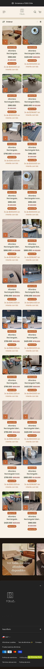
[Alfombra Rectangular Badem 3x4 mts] (12, 180)
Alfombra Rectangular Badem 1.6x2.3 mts (12, 518)
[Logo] (22, 11)
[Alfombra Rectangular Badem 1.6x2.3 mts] (12, 501)
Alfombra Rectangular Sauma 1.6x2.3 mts (32, 336)
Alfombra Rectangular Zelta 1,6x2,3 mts (32, 52)
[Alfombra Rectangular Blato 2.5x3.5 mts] (32, 83)
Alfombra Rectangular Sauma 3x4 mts (12, 52)
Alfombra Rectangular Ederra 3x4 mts (32, 518)
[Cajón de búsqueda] (35, 11)
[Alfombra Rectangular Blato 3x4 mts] (12, 83)
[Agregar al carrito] (5, 41)
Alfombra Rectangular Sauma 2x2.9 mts (12, 336)
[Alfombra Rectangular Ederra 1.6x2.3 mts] (32, 410)
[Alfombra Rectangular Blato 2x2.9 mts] (12, 273)
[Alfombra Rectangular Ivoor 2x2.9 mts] (12, 455)
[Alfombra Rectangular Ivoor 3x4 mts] (32, 180)
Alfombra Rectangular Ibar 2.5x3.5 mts (32, 245)
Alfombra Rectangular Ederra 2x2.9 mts (12, 427)
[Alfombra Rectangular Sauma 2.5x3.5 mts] (12, 131)
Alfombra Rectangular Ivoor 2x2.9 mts (12, 472)
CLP (6, 637)
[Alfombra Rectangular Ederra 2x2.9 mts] (12, 410)
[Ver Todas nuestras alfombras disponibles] (18, 559)
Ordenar (9, 22)
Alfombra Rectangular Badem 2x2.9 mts (12, 381)
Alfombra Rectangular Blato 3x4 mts (12, 100)
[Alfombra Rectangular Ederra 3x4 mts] (32, 501)
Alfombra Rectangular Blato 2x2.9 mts (12, 291)
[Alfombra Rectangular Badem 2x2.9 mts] (12, 364)
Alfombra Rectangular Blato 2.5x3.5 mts (32, 100)
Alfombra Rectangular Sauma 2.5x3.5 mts (12, 149)
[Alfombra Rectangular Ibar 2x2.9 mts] (32, 273)
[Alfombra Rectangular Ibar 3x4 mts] (32, 131)
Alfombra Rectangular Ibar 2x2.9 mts (32, 291)
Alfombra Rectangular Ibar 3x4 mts (32, 149)
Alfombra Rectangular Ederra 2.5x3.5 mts (12, 245)
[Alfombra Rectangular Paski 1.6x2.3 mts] (32, 364)
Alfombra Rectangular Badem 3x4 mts (12, 197)
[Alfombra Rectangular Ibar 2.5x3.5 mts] (32, 228)
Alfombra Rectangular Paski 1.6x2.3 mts (32, 381)
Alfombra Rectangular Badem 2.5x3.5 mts (32, 472)
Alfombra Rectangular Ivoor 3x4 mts (32, 197)
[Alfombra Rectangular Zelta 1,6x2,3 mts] (32, 35)
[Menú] (4, 12)
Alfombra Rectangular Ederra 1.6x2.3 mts (32, 427)
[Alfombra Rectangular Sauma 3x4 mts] (12, 35)
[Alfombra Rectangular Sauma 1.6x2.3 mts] (32, 319)
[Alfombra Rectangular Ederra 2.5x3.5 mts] (12, 228)
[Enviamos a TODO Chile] (22, 3)
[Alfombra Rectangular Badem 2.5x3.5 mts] (32, 455)
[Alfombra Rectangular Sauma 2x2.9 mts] (12, 319)
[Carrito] (39, 11)
